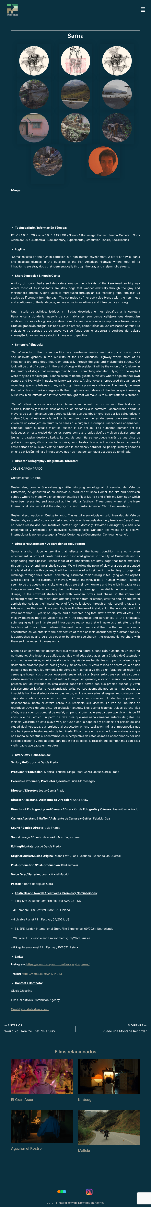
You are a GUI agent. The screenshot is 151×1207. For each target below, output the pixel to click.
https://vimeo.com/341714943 (41, 974)
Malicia (84, 1150)
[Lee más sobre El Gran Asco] (42, 1076)
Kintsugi (85, 1099)
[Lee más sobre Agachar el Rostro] (42, 1126)
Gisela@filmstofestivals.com (30, 1009)
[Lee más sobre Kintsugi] (109, 1076)
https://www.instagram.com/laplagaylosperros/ (57, 964)
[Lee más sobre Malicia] (109, 1127)
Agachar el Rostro (26, 1148)
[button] (143, 10)
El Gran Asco (22, 1099)
